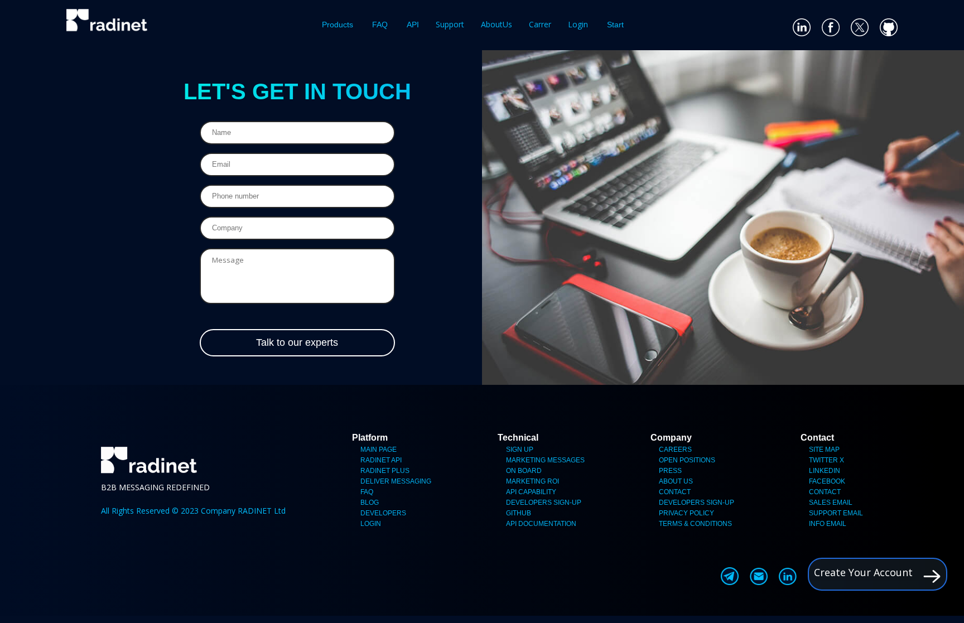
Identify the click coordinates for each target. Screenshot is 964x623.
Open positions (687, 460)
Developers (383, 513)
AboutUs (496, 24)
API (413, 24)
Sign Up (519, 449)
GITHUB (518, 513)
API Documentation (541, 524)
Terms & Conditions (695, 524)
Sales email (830, 502)
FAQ (380, 24)
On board (524, 471)
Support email (836, 513)
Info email (827, 524)
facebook (827, 481)
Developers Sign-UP (543, 502)
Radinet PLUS (384, 471)
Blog (369, 502)
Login (578, 24)
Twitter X (826, 460)
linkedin (824, 471)
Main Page (378, 449)
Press (670, 471)
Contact (675, 492)
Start (615, 24)
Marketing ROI (532, 481)
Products (337, 24)
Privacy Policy (686, 513)
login (370, 524)
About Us (676, 481)
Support (450, 24)
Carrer (540, 24)
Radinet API (381, 460)
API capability (531, 492)
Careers (675, 449)
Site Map (824, 449)
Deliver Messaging (395, 481)
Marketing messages (545, 460)
